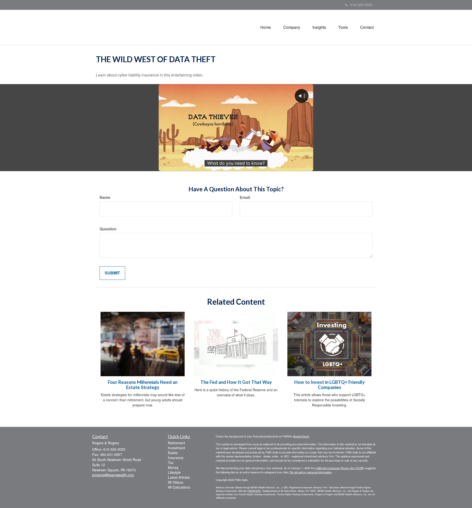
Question (108, 229)
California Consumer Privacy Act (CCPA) (339, 468)
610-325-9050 (361, 4)
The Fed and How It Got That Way (236, 382)
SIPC (258, 491)
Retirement (176, 442)
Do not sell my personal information (311, 472)
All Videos (175, 482)
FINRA (251, 491)
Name (105, 197)
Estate (173, 452)
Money (173, 467)
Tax (171, 462)
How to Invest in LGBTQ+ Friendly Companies (329, 384)
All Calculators (179, 487)
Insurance (175, 457)
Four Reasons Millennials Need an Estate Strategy (142, 384)
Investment (176, 447)
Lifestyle (174, 472)
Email (245, 197)
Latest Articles (179, 477)
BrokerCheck (301, 436)
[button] (291, 27)
